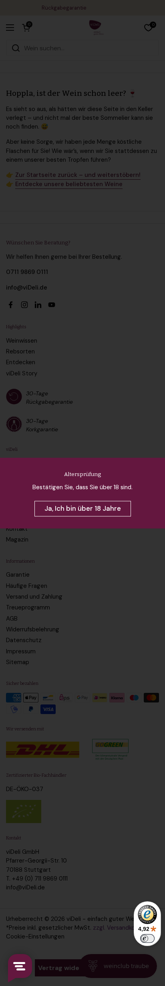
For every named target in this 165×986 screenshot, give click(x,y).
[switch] (147, 938)
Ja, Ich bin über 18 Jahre (82, 508)
